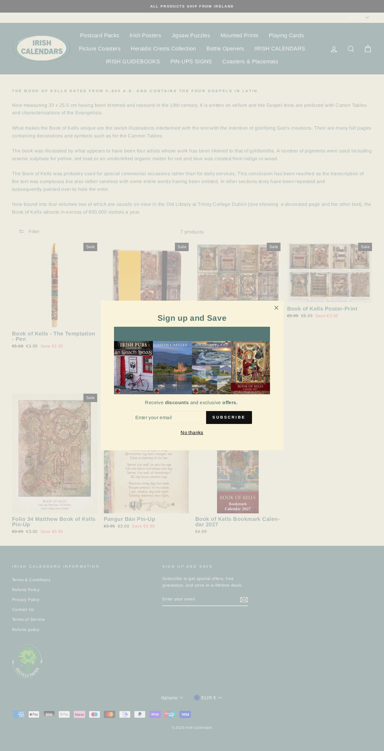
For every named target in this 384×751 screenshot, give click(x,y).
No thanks (192, 432)
